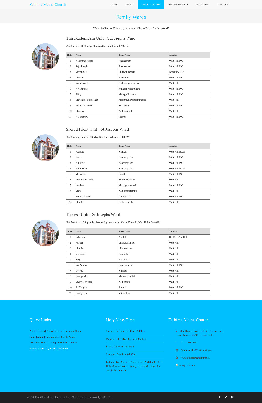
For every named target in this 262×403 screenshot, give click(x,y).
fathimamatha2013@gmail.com (196, 350)
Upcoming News (72, 331)
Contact (222, 4)
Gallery (51, 342)
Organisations (178, 4)
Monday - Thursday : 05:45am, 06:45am (126, 339)
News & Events (37, 342)
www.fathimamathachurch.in (195, 357)
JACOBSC (106, 397)
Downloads (62, 342)
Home (114, 4)
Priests (32, 331)
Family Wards (151, 4)
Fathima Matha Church (74, 397)
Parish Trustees (54, 331)
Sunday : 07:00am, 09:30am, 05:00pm (125, 331)
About (129, 4)
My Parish (202, 4)
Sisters (41, 331)
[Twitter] (226, 397)
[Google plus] (232, 397)
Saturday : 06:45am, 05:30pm (121, 354)
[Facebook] (219, 397)
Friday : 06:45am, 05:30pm (120, 346)
